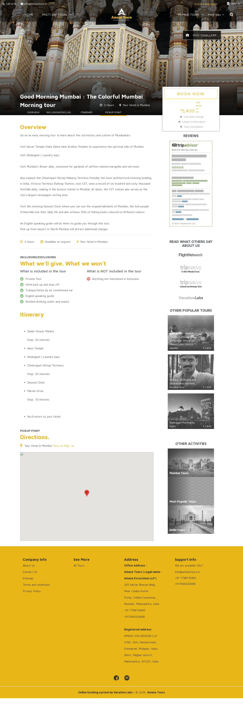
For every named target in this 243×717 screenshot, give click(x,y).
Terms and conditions (36, 584)
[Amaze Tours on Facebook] (116, 678)
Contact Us (30, 571)
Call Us (9, 3)
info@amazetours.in (35, 3)
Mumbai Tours (188, 14)
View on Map (61, 445)
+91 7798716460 (185, 577)
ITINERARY (87, 112)
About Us (29, 565)
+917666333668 (185, 583)
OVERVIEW (33, 112)
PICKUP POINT (113, 112)
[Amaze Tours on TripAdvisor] (127, 678)
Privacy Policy (32, 591)
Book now (191, 93)
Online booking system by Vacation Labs (105, 692)
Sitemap (28, 578)
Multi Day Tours (54, 14)
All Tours (78, 565)
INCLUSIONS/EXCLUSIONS (60, 112)
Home (29, 14)
